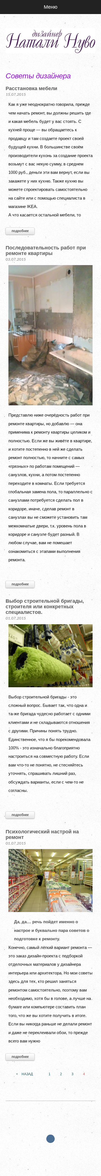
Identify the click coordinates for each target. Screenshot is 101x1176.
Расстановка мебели (31, 88)
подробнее (20, 231)
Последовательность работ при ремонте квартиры (46, 250)
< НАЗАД (24, 1074)
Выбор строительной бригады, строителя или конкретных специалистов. (45, 606)
